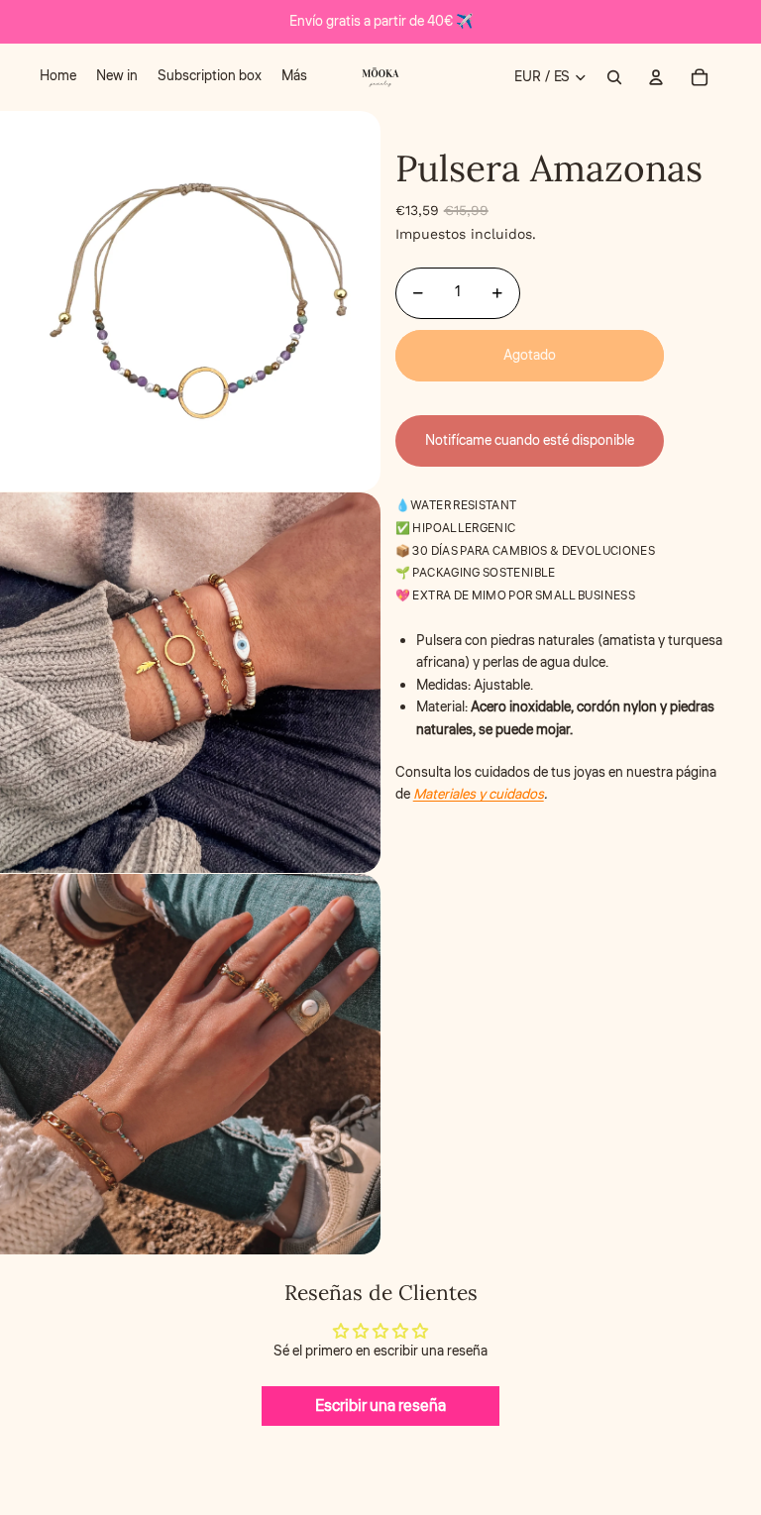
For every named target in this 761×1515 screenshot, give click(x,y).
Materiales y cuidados (478, 795)
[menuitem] (58, 77)
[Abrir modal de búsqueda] (614, 77)
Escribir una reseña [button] (380, 1406)
